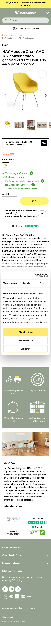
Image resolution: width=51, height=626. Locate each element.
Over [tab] (42, 283)
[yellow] (5, 166)
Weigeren (25, 349)
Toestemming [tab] (10, 283)
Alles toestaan (26, 332)
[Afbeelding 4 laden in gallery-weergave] (42, 125)
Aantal (5, 194)
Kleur (8, 159)
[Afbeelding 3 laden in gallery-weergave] (31, 125)
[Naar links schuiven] (5, 95)
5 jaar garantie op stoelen (29, 28)
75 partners (15, 315)
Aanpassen (23, 340)
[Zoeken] (6, 21)
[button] (4, 13)
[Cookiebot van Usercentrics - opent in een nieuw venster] (36, 275)
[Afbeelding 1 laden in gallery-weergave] (7, 125)
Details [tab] (26, 283)
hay (5, 45)
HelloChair (20, 622)
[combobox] (25, 20)
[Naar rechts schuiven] (46, 95)
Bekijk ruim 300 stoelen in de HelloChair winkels (25, 4)
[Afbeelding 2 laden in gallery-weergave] (19, 125)
